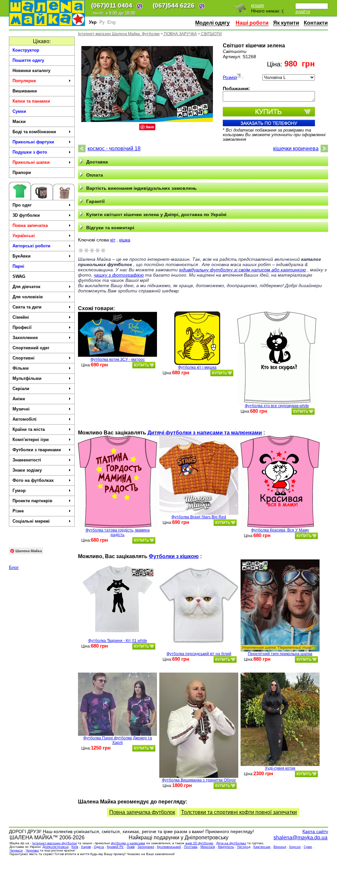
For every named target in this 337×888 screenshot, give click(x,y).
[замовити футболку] (143, 365)
